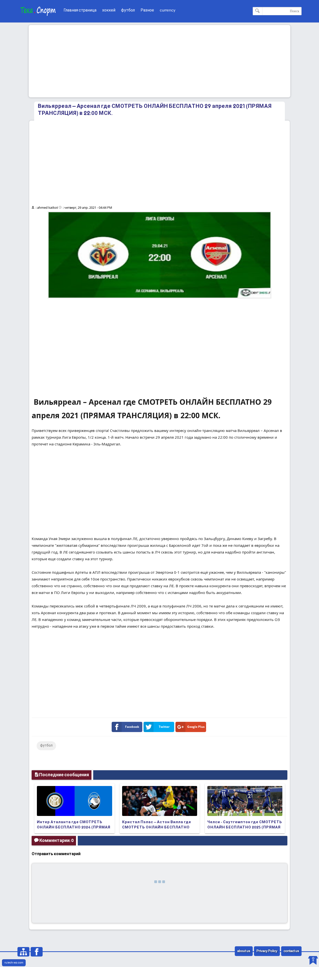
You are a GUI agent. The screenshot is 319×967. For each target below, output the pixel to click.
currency (167, 10)
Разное (147, 10)
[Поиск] (257, 11)
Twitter (164, 727)
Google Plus (196, 727)
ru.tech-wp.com (13, 963)
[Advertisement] (159, 61)
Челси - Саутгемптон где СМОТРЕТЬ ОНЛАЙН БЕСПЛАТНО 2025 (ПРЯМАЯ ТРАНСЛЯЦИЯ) (244, 827)
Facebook (132, 727)
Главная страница (80, 10)
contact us (291, 951)
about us (243, 951)
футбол (128, 10)
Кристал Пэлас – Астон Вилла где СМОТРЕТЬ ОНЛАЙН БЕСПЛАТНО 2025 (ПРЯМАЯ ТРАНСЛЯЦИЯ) (156, 827)
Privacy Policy (266, 951)
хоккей (108, 10)
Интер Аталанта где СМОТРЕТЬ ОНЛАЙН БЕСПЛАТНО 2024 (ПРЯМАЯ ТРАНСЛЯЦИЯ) (73, 827)
